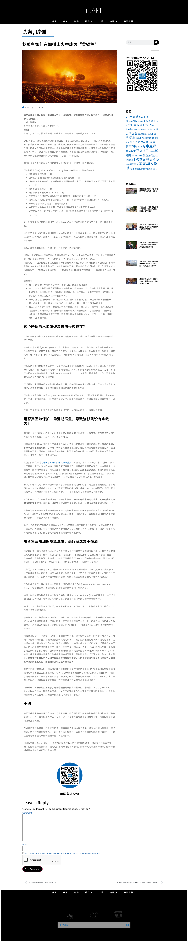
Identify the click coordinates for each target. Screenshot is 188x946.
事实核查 (148, 120)
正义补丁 (142, 150)
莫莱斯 (133, 168)
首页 (54, 21)
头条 (65, 21)
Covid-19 (143, 117)
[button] (128, 76)
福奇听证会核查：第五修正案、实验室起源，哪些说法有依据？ (148, 281)
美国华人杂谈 (141, 166)
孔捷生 (130, 137)
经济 (128, 164)
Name (25, 844)
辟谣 (87, 21)
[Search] (156, 42)
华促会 (133, 133)
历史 (140, 133)
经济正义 (134, 164)
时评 (76, 21)
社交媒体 (138, 155)
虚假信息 (141, 168)
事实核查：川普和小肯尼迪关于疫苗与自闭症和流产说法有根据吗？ (148, 226)
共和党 (140, 129)
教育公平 (131, 146)
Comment (27, 813)
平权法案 (140, 142)
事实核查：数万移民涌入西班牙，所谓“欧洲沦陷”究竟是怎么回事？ (148, 263)
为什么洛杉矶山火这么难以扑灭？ (57, 462)
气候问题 (152, 151)
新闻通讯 (139, 147)
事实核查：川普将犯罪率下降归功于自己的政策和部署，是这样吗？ (148, 208)
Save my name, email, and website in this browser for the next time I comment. (62, 853)
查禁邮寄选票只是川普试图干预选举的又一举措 (148, 190)
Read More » (143, 194)
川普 (141, 137)
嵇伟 (137, 138)
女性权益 (152, 133)
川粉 (132, 142)
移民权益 (152, 159)
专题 (112, 21)
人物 (101, 21)
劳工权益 (146, 129)
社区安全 (149, 155)
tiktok (141, 121)
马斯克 (155, 169)
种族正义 (140, 159)
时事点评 (149, 145)
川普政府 (149, 137)
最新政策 (131, 151)
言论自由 (148, 169)
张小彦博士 (151, 142)
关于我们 (128, 21)
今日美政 (133, 125)
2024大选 (132, 117)
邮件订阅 (64, 924)
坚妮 (144, 133)
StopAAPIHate (132, 120)
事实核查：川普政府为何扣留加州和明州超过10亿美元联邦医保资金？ (149, 244)
